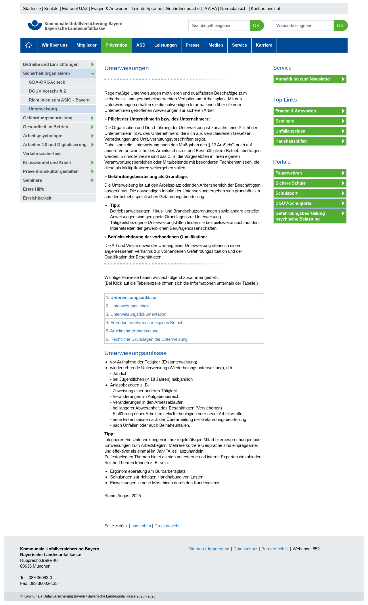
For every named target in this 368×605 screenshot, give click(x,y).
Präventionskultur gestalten (50, 171)
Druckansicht (166, 525)
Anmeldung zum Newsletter (303, 78)
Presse (193, 45)
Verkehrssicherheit (42, 153)
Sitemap (196, 548)
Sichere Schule (290, 183)
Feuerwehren (288, 173)
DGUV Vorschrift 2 (47, 91)
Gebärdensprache (183, 8)
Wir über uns (55, 45)
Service (239, 45)
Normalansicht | (235, 8)
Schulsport (286, 193)
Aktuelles (28, 45)
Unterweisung (43, 108)
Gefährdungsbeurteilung (47, 117)
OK (256, 25)
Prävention (116, 45)
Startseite (32, 8)
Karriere (264, 45)
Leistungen (165, 45)
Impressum (218, 548)
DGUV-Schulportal (294, 203)
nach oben (141, 525)
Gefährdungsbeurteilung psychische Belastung (300, 216)
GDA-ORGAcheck (47, 82)
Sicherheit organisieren (46, 73)
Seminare (32, 180)
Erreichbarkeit (37, 198)
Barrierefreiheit (275, 548)
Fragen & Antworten (109, 8)
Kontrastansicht (265, 8)
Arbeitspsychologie (42, 135)
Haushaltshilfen (291, 141)
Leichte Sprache (147, 8)
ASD (140, 45)
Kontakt (51, 8)
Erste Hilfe (33, 189)
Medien (215, 45)
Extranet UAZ (75, 8)
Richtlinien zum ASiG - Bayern (59, 99)
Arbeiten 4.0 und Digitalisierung (55, 144)
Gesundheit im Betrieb (45, 126)
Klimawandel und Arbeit (47, 162)
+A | (214, 8)
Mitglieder (86, 45)
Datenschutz (245, 548)
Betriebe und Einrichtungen (50, 64)
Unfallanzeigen (290, 131)
